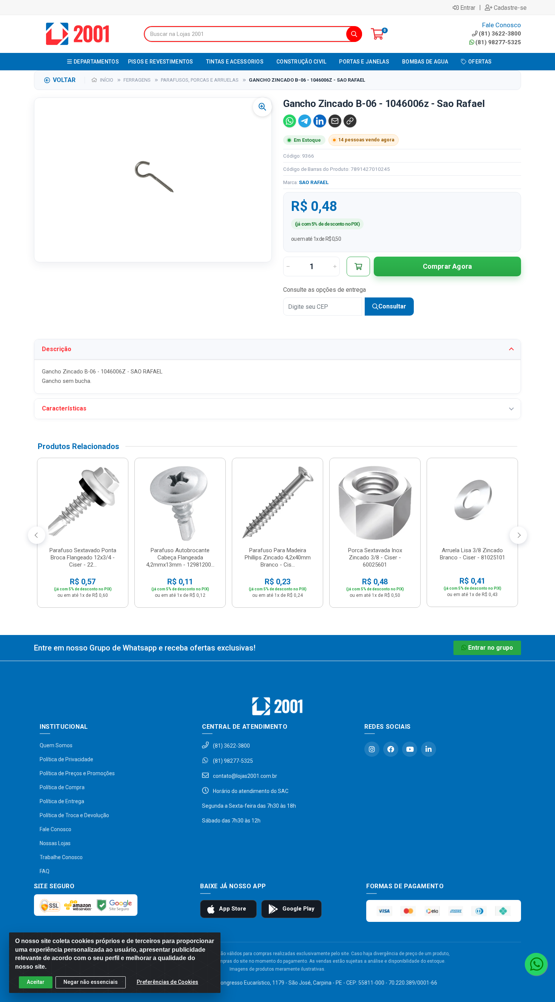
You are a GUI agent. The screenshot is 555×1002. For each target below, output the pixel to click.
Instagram (371, 749)
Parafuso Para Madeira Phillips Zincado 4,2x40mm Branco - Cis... (278, 557)
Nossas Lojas (55, 843)
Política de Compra (62, 787)
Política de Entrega (62, 801)
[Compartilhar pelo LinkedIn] (319, 121)
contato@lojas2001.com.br (244, 776)
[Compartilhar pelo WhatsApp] (289, 121)
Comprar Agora (447, 266)
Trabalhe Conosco (61, 857)
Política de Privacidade (66, 759)
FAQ (44, 871)
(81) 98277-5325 (498, 42)
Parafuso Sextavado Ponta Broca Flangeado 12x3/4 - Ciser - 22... (82, 557)
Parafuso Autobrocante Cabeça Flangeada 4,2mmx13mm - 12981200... (180, 557)
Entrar (467, 8)
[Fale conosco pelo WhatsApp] (536, 964)
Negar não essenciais (90, 982)
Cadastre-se (510, 8)
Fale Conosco (55, 829)
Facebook (390, 749)
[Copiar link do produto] (350, 121)
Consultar (392, 306)
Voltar (64, 80)
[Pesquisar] (354, 34)
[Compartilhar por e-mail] (334, 121)
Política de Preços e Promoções (77, 773)
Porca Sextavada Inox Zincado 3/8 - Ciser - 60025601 (375, 557)
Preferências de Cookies (167, 982)
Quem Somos (56, 745)
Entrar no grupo (490, 647)
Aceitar (36, 982)
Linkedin (428, 749)
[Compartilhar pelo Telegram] (304, 121)
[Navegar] (36, 535)
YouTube (409, 749)
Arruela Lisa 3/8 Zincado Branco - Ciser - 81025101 (472, 554)
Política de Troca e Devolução (74, 815)
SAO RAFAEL (313, 182)
